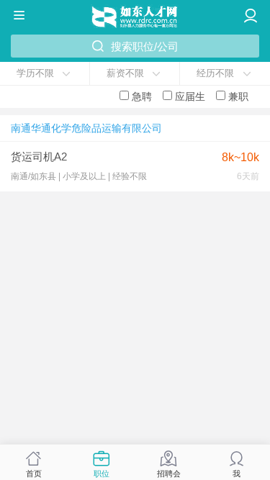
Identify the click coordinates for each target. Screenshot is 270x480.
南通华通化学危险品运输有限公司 (86, 128)
